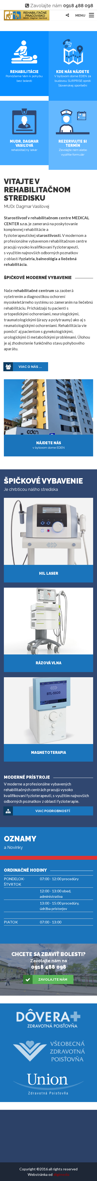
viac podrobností (52, 811)
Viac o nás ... (30, 367)
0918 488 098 (78, 5)
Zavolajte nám (52, 979)
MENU (80, 15)
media (61, 1174)
